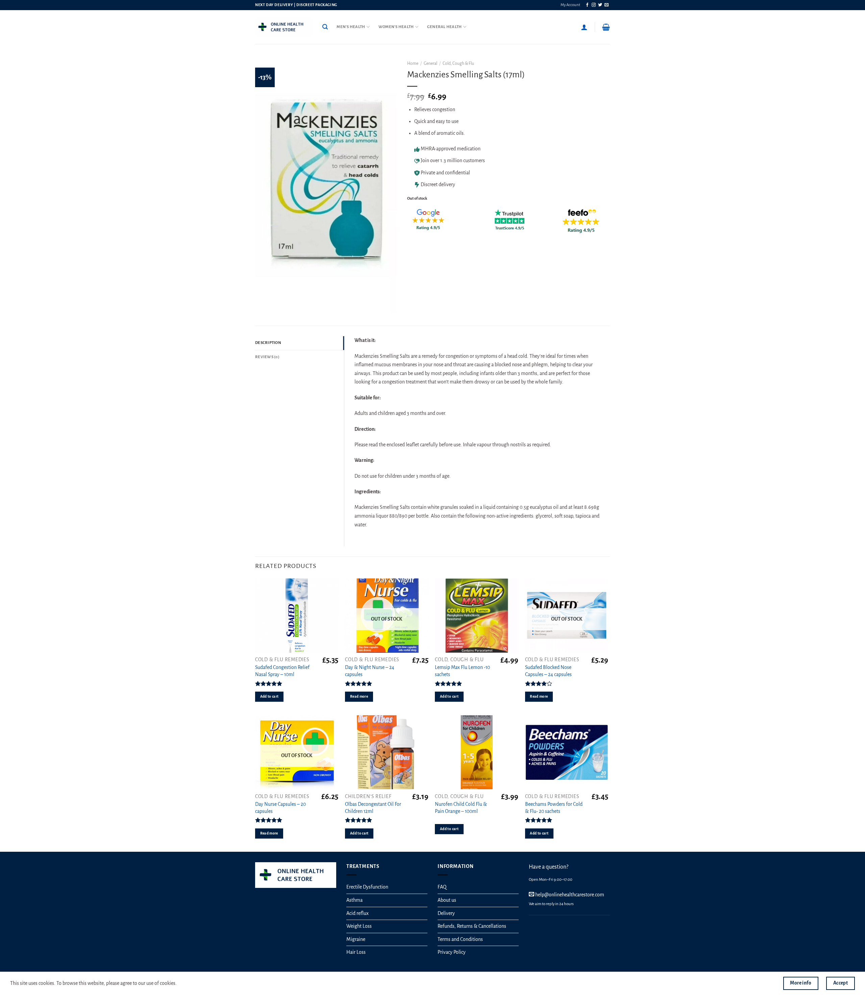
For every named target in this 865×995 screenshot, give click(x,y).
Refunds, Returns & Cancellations (472, 926)
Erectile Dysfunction (367, 887)
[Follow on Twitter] (600, 5)
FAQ (442, 887)
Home (412, 63)
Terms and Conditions (460, 939)
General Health (444, 27)
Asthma (354, 900)
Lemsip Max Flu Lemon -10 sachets (462, 671)
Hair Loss (356, 952)
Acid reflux (357, 913)
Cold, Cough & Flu (458, 63)
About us (447, 900)
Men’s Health (351, 27)
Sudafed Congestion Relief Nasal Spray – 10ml (282, 671)
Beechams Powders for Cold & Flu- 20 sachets (554, 807)
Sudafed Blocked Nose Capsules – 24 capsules (548, 671)
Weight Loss (359, 926)
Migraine (355, 939)
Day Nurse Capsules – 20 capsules (280, 807)
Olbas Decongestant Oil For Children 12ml (373, 807)
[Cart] (606, 27)
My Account (570, 5)
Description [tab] (268, 343)
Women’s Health (396, 27)
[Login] (584, 27)
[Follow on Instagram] (594, 5)
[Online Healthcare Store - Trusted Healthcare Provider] (283, 27)
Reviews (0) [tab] (267, 357)
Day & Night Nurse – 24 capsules (369, 671)
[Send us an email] (606, 5)
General (430, 63)
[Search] (325, 26)
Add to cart (269, 696)
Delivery (446, 913)
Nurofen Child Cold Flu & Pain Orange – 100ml (461, 807)
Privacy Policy (452, 952)
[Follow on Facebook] (587, 5)
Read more (359, 696)
